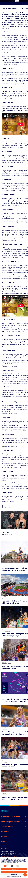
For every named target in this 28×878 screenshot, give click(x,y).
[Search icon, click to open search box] (23, 3)
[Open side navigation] (25, 4)
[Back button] (2, 3)
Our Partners (6, 831)
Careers (4, 836)
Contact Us (5, 841)
